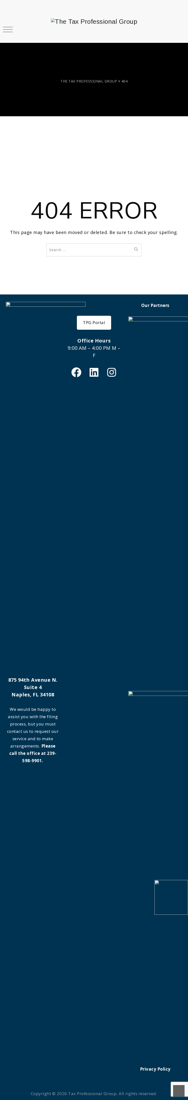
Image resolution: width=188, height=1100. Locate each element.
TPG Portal (94, 322)
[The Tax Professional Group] (94, 21)
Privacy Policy (155, 1069)
